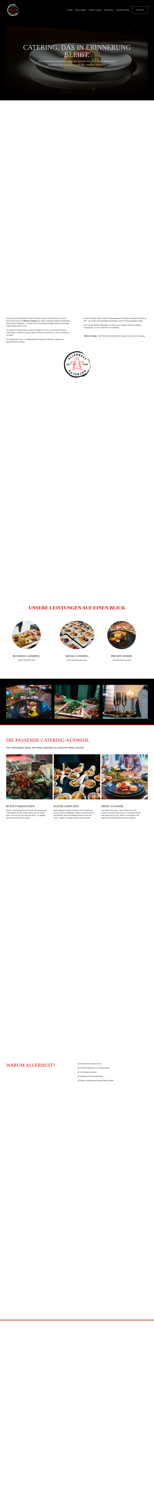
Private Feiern (108, 10)
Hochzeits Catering (122, 10)
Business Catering (95, 10)
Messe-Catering (81, 10)
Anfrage (140, 10)
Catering (69, 10)
